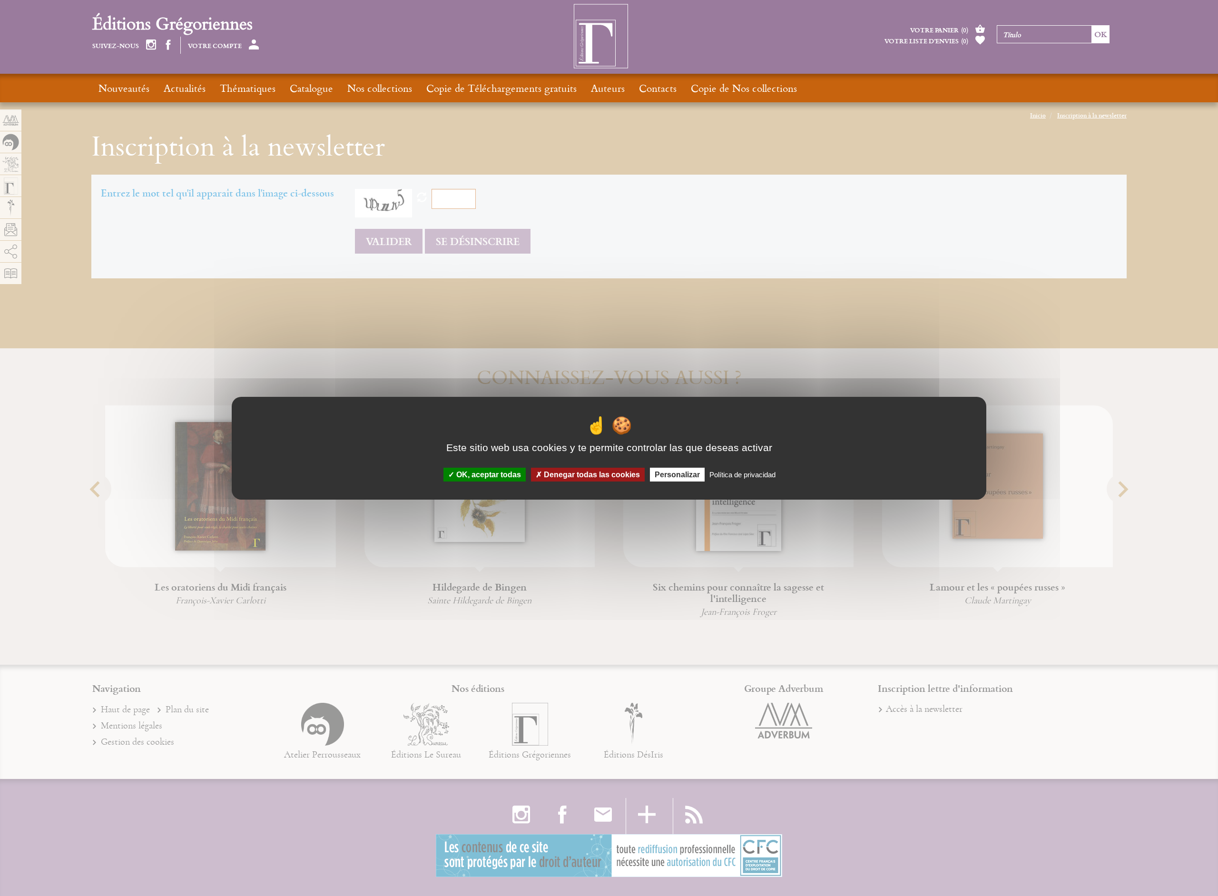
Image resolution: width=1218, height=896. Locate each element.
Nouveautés (123, 88)
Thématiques (247, 88)
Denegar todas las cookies (591, 474)
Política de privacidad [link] (742, 474)
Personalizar (677, 474)
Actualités (185, 88)
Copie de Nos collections (744, 88)
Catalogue (311, 88)
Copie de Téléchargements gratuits (501, 88)
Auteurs (608, 88)
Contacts (658, 88)
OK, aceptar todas (487, 474)
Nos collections (379, 88)
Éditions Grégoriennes (172, 23)
